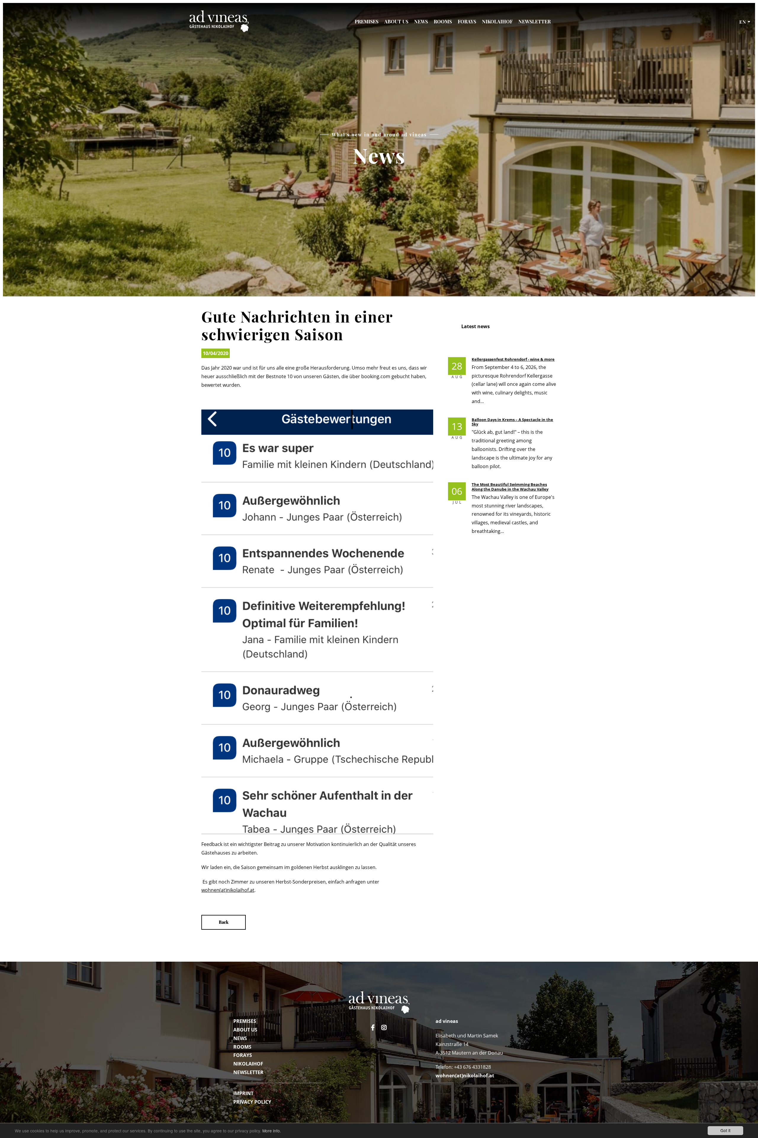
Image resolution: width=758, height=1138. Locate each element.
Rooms (443, 21)
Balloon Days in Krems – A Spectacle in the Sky (512, 422)
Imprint (243, 1093)
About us (396, 21)
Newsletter (534, 21)
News (421, 21)
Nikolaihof (497, 21)
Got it (725, 1130)
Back (224, 922)
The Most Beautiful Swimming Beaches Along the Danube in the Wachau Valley (510, 486)
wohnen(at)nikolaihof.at (227, 890)
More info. (271, 1131)
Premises (366, 21)
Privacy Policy (252, 1102)
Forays (467, 21)
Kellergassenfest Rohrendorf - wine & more (513, 359)
